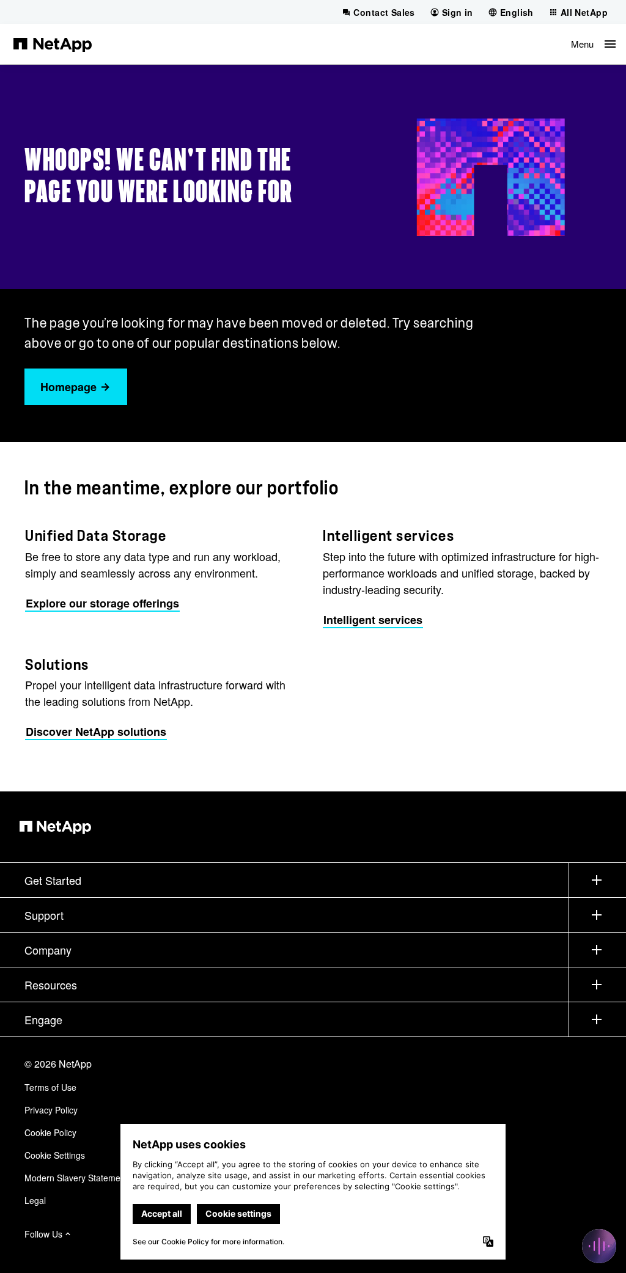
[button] (593, 44)
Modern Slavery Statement (76, 1178)
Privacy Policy (51, 1110)
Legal (35, 1200)
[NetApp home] (52, 44)
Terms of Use (50, 1087)
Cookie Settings (54, 1155)
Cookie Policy (50, 1132)
